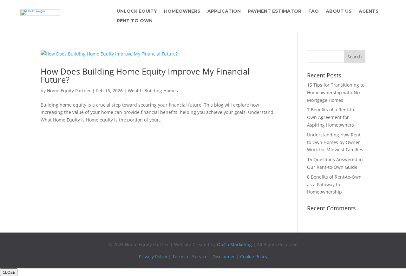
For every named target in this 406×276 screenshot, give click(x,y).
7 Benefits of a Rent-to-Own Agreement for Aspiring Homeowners (331, 117)
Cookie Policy (253, 256)
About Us (339, 11)
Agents (369, 11)
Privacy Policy (153, 256)
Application (224, 11)
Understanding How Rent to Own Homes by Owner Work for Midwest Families (335, 142)
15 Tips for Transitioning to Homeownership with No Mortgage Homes (335, 92)
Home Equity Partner (69, 91)
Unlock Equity (137, 11)
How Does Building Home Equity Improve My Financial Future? (145, 75)
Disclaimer (224, 256)
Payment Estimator (274, 11)
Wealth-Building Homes (153, 91)
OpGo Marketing (234, 244)
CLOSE (9, 272)
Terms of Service (189, 256)
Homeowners (182, 11)
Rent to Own (135, 20)
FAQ (313, 11)
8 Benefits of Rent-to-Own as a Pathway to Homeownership (334, 184)
